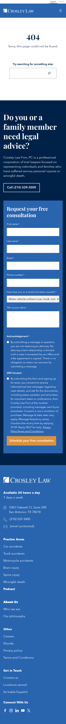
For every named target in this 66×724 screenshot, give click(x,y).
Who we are (11, 609)
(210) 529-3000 (20, 519)
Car (6, 546)
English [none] (53, 2)
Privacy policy (12, 650)
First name (13, 224)
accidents (15, 546)
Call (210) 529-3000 (21, 187)
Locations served (15, 685)
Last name (13, 241)
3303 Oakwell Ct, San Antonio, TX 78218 (27, 509)
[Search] (49, 73)
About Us (10, 602)
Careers (8, 636)
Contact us (10, 678)
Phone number (15, 275)
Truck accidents (14, 553)
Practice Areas (13, 539)
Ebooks (8, 643)
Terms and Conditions (30, 431)
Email (10, 258)
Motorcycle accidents (18, 561)
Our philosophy (14, 616)
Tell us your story (17, 307)
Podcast (9, 589)
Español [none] (62, 2)
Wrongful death (14, 582)
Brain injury (11, 568)
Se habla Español (15, 692)
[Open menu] (61, 11)
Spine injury (11, 575)
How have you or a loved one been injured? (31, 292)
